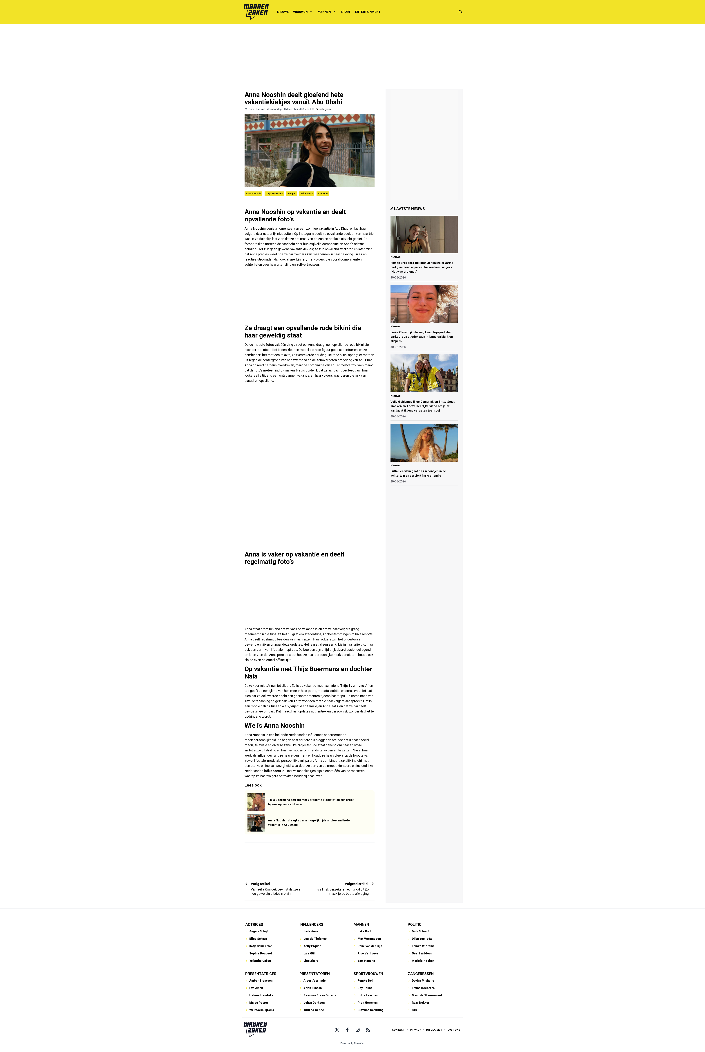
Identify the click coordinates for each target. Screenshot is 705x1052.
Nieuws (396, 257)
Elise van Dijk (262, 109)
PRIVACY (415, 1029)
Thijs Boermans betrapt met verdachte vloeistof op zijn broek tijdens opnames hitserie (311, 802)
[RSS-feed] (368, 1030)
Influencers (307, 193)
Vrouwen (323, 193)
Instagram (325, 109)
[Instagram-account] (357, 1030)
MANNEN (324, 12)
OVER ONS (453, 1029)
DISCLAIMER (434, 1029)
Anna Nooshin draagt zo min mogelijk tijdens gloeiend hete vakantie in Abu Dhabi (309, 823)
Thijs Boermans (274, 193)
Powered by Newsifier (352, 1043)
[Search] (460, 12)
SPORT (346, 12)
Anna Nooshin (253, 193)
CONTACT (398, 1029)
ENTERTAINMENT (368, 12)
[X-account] (337, 1030)
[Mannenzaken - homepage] (256, 12)
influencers (272, 771)
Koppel (291, 193)
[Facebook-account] (347, 1030)
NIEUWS (283, 12)
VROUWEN (300, 12)
